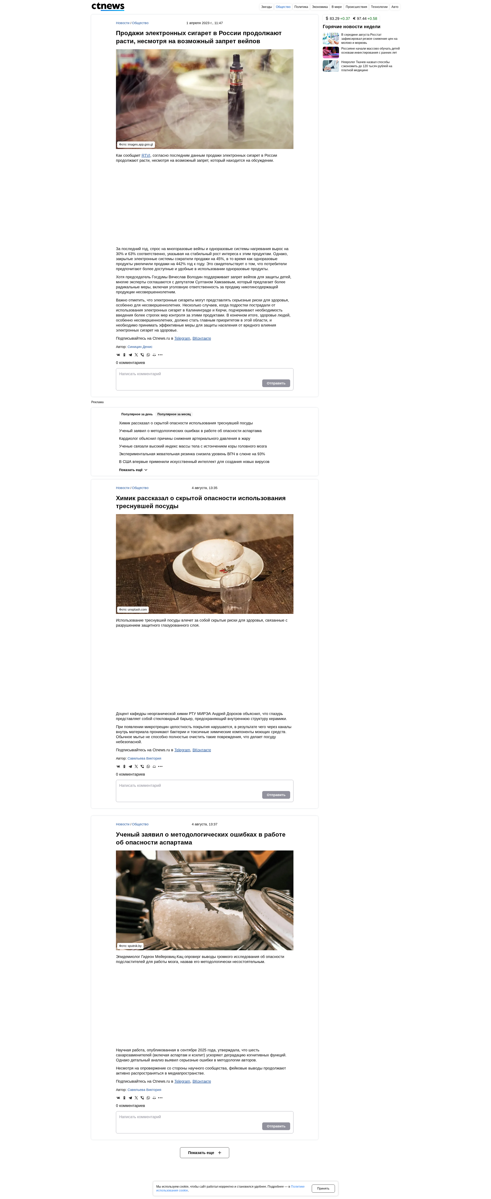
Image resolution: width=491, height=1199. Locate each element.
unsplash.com (137, 609)
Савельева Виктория (144, 758)
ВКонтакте (202, 338)
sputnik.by (135, 946)
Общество (140, 23)
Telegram (182, 338)
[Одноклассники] (124, 354)
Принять (323, 1188)
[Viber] (142, 354)
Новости (123, 23)
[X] (136, 354)
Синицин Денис (140, 347)
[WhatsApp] (148, 354)
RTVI (146, 155)
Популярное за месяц (174, 414)
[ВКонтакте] (118, 354)
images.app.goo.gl (140, 144)
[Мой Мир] (154, 354)
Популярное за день (137, 414)
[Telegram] (130, 354)
